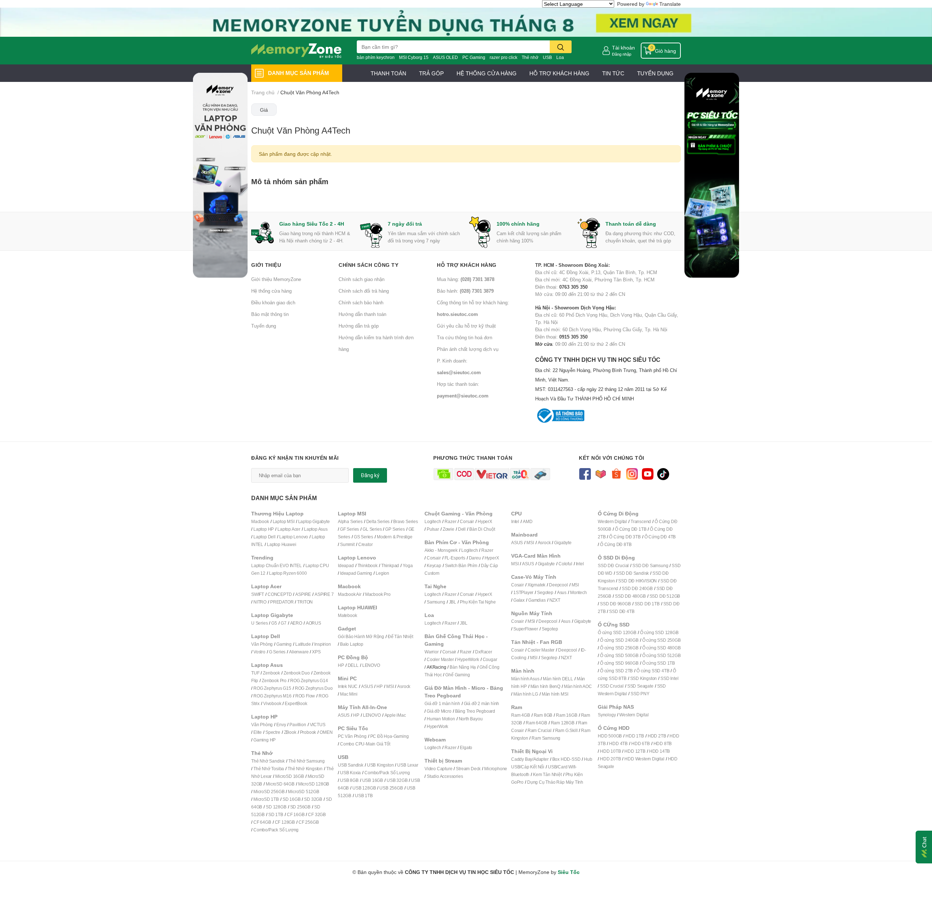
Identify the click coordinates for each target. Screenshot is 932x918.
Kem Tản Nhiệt (547, 774)
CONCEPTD (280, 594)
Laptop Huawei (281, 544)
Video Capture (438, 768)
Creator (365, 544)
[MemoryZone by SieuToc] (296, 50)
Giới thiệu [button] (266, 265)
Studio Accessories (445, 776)
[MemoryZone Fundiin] (466, 22)
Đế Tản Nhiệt (400, 636)
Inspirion (322, 644)
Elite (257, 732)
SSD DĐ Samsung (650, 565)
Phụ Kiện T (470, 602)
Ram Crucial (540, 730)
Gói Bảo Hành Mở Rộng (361, 636)
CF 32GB (317, 814)
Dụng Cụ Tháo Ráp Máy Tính (555, 782)
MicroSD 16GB (289, 776)
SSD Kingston (643, 678)
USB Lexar (407, 765)
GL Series (372, 529)
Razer (450, 521)
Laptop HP (263, 529)
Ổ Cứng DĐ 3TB (624, 536)
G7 (284, 623)
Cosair (517, 584)
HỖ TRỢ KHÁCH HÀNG (559, 73)
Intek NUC (348, 686)
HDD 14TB (659, 751)
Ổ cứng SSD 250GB (661, 640)
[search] (561, 46)
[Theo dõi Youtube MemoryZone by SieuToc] (647, 473)
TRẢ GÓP (431, 73)
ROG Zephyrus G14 (309, 680)
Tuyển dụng (263, 326)
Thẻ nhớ (530, 57)
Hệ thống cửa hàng (271, 291)
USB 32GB (397, 780)
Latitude (303, 644)
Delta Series (378, 521)
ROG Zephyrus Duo (314, 688)
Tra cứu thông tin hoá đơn (464, 337)
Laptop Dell (264, 536)
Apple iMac (395, 715)
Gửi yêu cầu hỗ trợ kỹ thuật (466, 326)
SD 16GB (292, 799)
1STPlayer (523, 592)
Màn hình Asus (525, 678)
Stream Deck (468, 768)
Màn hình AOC (578, 686)
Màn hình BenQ (545, 686)
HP (341, 665)
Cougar (490, 659)
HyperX (485, 521)
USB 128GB (364, 788)
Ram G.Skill (566, 730)
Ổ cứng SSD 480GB (661, 647)
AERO (296, 623)
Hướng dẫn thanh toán (362, 314)
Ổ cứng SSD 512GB (661, 655)
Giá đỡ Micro (439, 711)
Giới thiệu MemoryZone (276, 279)
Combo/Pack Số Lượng (276, 829)
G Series (277, 651)
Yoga (407, 565)
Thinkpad (390, 565)
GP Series (394, 529)
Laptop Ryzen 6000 (288, 573)
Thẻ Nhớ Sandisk (268, 761)
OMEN (326, 732)
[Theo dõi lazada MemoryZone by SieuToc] (601, 473)
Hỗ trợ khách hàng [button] (467, 265)
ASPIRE (303, 594)
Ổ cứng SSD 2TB (616, 670)
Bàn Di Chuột (482, 529)
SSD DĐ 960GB (615, 603)
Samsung (436, 602)
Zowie (448, 529)
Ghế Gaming (457, 674)
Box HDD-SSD (566, 759)
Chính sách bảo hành (361, 302)
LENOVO (371, 665)
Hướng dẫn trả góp (359, 326)
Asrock (403, 686)
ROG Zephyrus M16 (272, 696)
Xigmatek (536, 584)
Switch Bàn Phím (461, 565)
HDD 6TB (640, 743)
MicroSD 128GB (313, 784)
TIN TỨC (613, 73)
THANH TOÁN (388, 73)
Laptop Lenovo (293, 536)
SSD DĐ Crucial (613, 565)
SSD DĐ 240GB (637, 588)
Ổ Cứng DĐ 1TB (630, 529)
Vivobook (272, 703)
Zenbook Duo (297, 673)
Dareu (475, 558)
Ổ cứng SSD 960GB (619, 663)
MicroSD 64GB (280, 784)
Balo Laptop (351, 644)
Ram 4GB (520, 715)
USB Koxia (350, 772)
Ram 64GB (536, 722)
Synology (607, 714)
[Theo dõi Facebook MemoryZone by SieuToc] (585, 473)
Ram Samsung (546, 738)
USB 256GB (391, 788)
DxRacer (483, 651)
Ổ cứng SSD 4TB (652, 670)
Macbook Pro (378, 594)
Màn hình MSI (555, 694)
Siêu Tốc (569, 872)
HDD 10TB (610, 751)
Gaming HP (264, 740)
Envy (281, 724)
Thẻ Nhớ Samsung (306, 761)
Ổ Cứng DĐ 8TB (615, 544)
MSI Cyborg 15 (414, 57)
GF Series (349, 529)
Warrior (431, 651)
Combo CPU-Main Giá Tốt (365, 744)
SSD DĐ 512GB (664, 596)
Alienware (298, 651)
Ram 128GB (562, 722)
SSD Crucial (612, 686)
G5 (274, 623)
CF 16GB (296, 814)
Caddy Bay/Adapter (530, 759)
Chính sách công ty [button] (368, 265)
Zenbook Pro (274, 680)
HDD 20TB (610, 758)
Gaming (284, 644)
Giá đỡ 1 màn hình (442, 703)
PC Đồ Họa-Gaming (389, 736)
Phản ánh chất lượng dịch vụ (467, 349)
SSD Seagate (640, 686)
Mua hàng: (465, 279)
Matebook (347, 615)
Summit (347, 544)
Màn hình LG (525, 694)
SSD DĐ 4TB (621, 611)
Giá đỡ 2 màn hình (481, 703)
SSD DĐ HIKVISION (637, 580)
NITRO (259, 602)
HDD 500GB (610, 736)
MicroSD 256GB (268, 791)
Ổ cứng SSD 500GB (619, 655)
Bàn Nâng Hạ (463, 667)
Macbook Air (350, 594)
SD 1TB (275, 814)
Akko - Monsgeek (441, 550)
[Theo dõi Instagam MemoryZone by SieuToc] (632, 473)
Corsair (467, 521)
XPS (316, 651)
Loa (560, 57)
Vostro (259, 651)
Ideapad (346, 565)
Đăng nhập (621, 54)
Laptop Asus (316, 529)
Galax (519, 600)
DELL (353, 665)
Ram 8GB (543, 715)
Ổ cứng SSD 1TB (658, 663)
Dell (462, 529)
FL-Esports (455, 558)
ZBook (290, 732)
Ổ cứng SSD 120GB (617, 632)
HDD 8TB (662, 743)
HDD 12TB (634, 751)
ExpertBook (296, 703)
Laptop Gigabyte (314, 521)
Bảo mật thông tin (270, 314)
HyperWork (468, 659)
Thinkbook (368, 565)
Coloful (565, 563)
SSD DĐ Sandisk (632, 573)
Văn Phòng (262, 644)
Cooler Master (440, 659)
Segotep (545, 592)
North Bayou (471, 718)
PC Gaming (473, 57)
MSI (390, 686)
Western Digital (612, 521)
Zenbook (271, 673)
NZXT (554, 600)
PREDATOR (281, 602)
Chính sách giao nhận (361, 279)
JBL (452, 602)
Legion (382, 573)
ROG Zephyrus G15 (272, 688)
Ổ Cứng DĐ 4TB (660, 536)
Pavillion (297, 724)
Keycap (434, 565)
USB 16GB (372, 780)
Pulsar (433, 529)
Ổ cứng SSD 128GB (659, 632)
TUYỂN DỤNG (655, 73)
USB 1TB (364, 795)
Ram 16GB (566, 715)
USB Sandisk (350, 765)
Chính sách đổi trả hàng (364, 291)
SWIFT (257, 594)
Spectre (272, 732)
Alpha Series (350, 521)
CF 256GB (309, 822)
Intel (515, 521)
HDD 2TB (657, 736)
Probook (308, 732)
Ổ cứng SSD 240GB (619, 640)
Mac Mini (348, 694)
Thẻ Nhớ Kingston (305, 768)
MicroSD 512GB (303, 791)
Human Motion (441, 718)
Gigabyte (562, 542)
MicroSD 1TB (266, 799)
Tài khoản (623, 47)
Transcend (641, 521)
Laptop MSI (284, 521)
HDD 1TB (634, 736)
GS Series (363, 536)
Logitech (432, 521)
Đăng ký (370, 475)
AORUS (313, 623)
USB (547, 57)
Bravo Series (405, 521)
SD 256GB (300, 807)
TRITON (305, 602)
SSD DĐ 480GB (630, 596)
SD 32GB (313, 799)
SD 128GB (276, 807)
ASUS (367, 686)
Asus (561, 592)
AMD (527, 521)
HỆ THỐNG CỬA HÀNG (487, 73)
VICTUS (317, 724)
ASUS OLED (445, 57)
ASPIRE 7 (324, 594)
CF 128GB (285, 822)
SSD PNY (640, 693)
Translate (670, 4)
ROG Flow (305, 696)
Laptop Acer (288, 529)
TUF (255, 673)
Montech (578, 592)
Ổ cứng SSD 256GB (619, 647)
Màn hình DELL (558, 678)
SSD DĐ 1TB (647, 603)
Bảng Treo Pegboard (475, 711)
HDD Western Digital (644, 758)
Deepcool (558, 584)
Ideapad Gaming (356, 573)
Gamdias (537, 600)
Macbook (260, 521)
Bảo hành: (465, 291)
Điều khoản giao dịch (273, 302)
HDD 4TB (618, 743)
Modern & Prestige (394, 536)
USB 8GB (349, 780)
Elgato (466, 747)
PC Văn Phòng (352, 736)
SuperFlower (525, 629)
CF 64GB (262, 822)
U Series (259, 623)
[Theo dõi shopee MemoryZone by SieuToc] (616, 473)
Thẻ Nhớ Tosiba (268, 768)
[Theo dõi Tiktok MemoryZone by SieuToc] (663, 473)
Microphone (495, 768)
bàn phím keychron (376, 57)
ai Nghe (488, 602)
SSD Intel (669, 678)
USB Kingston (380, 765)
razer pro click (503, 57)
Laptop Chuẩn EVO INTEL (276, 565)
